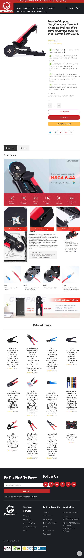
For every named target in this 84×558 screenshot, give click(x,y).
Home (18, 8)
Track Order (20, 12)
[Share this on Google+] (66, 132)
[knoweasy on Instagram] (68, 484)
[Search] (45, 11)
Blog (33, 8)
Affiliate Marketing (29, 527)
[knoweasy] (6, 8)
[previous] (6, 40)
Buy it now (64, 117)
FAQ (24, 530)
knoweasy (14, 541)
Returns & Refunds (29, 523)
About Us (40, 8)
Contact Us (31, 12)
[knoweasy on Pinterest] (62, 484)
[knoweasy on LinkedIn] (73, 484)
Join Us (39, 12)
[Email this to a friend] (71, 132)
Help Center (50, 8)
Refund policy (47, 534)
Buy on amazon (64, 124)
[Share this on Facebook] (55, 132)
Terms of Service (48, 530)
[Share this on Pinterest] (61, 132)
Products (26, 8)
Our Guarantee (48, 516)
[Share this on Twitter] (50, 132)
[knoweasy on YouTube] (56, 484)
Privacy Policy (47, 519)
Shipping (26, 516)
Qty (49, 101)
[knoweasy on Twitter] (45, 484)
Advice (45, 527)
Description (10, 148)
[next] (43, 40)
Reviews (23, 148)
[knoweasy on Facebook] (51, 484)
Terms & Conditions (49, 523)
